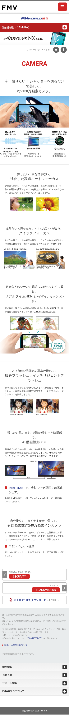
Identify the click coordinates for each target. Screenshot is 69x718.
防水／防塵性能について (16, 645)
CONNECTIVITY (34, 638)
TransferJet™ (16, 488)
